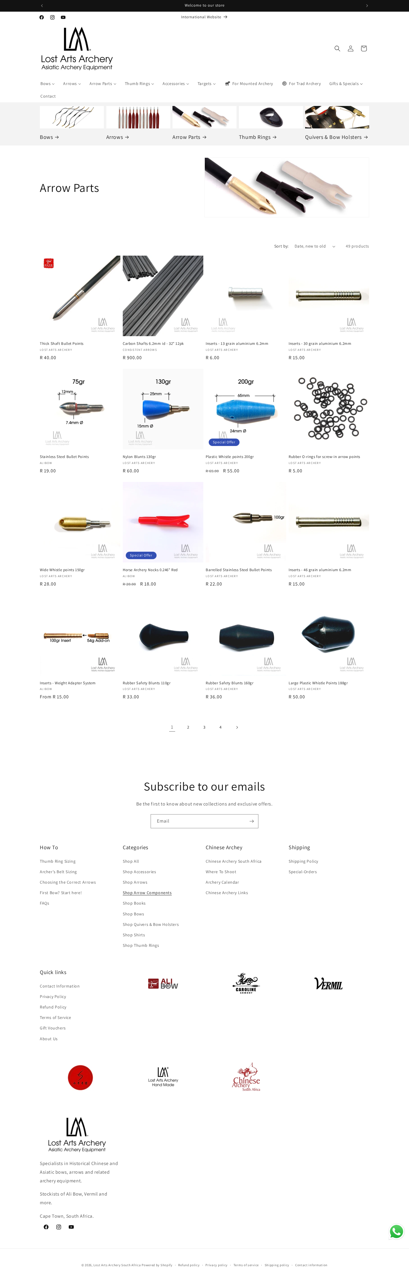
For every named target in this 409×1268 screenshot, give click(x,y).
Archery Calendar (222, 882)
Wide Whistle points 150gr (62, 570)
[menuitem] (47, 83)
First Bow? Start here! (61, 892)
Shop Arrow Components (147, 892)
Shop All (131, 861)
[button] (337, 48)
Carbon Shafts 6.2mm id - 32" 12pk (153, 343)
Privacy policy (216, 1265)
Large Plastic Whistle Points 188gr (318, 683)
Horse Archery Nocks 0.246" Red (150, 570)
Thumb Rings (255, 137)
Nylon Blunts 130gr (139, 456)
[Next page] (236, 727)
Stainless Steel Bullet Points (64, 456)
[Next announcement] (367, 5)
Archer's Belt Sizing (58, 871)
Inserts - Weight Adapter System (68, 683)
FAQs (44, 903)
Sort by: (281, 246)
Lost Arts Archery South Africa (117, 1265)
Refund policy (188, 1265)
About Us (49, 1038)
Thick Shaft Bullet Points (62, 343)
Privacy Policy (53, 996)
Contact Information (60, 986)
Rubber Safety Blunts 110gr (147, 683)
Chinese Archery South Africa (234, 861)
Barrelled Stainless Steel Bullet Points (239, 570)
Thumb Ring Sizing (57, 861)
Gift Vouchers (53, 1028)
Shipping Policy (303, 861)
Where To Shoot (221, 871)
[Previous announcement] (42, 5)
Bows (46, 137)
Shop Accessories (139, 871)
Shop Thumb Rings (141, 945)
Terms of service (246, 1265)
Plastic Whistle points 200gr (230, 456)
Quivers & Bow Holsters (333, 137)
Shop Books (134, 903)
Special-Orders (303, 871)
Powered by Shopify (157, 1265)
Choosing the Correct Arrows (68, 882)
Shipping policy (277, 1265)
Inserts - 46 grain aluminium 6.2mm (320, 570)
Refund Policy (53, 1007)
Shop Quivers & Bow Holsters (151, 924)
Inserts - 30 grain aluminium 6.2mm (320, 343)
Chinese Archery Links (227, 892)
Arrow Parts (186, 137)
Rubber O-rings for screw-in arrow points (324, 456)
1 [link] (172, 727)
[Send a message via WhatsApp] (396, 1231)
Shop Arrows (135, 882)
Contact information (311, 1265)
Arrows (114, 137)
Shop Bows (133, 914)
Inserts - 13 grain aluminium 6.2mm (237, 343)
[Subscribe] (251, 821)
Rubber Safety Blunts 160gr (230, 683)
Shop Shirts (134, 935)
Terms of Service (55, 1017)
